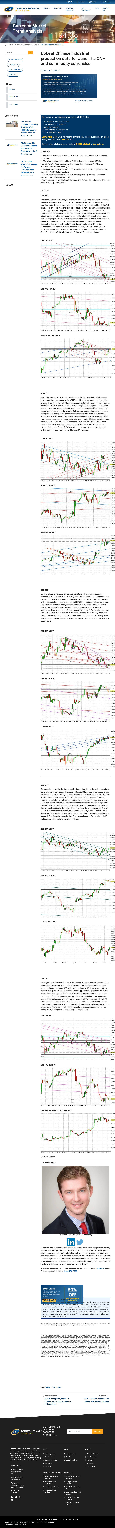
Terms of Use (43, 1522)
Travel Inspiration (15, 70)
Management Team (51, 1460)
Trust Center (91, 1466)
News (97, 8)
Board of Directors (50, 1457)
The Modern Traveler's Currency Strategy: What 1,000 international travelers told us (29, 127)
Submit (97, 1432)
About (46, 8)
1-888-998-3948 (16, 1479)
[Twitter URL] (19, 1497)
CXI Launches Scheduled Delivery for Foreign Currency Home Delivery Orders (29, 167)
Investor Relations (69, 9)
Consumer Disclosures (11, 1524)
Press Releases (13, 104)
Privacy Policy (34, 1522)
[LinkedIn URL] (12, 1500)
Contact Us (106, 9)
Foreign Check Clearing (52, 1487)
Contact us (100, 1268)
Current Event (56, 1387)
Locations (82, 2)
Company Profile (50, 1454)
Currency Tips (13, 65)
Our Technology (86, 9)
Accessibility (25, 1522)
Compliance (48, 1463)
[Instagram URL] (16, 1497)
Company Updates (14, 97)
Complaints (51, 1522)
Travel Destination (15, 60)
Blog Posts (12, 89)
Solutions (57, 8)
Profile (71, 2)
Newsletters (22, 1524)
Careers (93, 2)
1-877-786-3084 (19, 1487)
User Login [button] (105, 2)
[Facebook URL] (12, 1497)
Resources (90, 1463)
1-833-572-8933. (70, 1271)
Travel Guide (13, 75)
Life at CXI (48, 1466)
